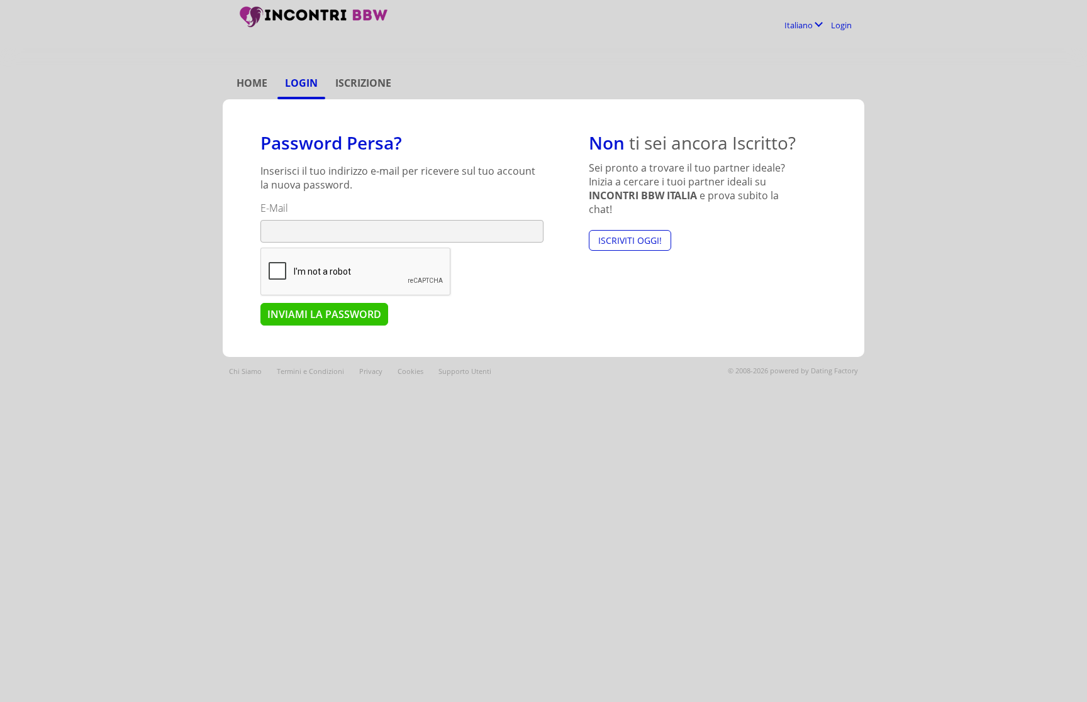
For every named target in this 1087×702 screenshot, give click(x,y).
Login (841, 25)
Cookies (410, 371)
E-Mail (274, 208)
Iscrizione (363, 83)
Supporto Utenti (464, 371)
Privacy (370, 371)
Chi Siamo (245, 371)
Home (252, 83)
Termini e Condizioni (310, 371)
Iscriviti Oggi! (630, 240)
